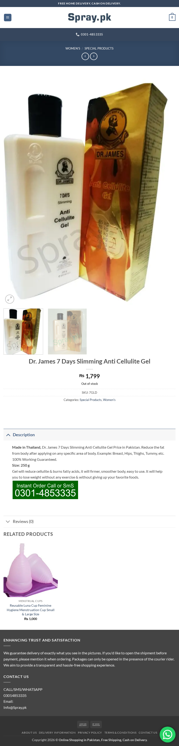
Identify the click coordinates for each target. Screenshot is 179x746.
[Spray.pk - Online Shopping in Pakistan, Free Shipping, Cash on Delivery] (89, 17)
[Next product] (85, 56)
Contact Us (148, 732)
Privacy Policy (90, 732)
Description (24, 434)
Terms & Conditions (120, 732)
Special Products (99, 48)
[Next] (166, 190)
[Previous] (13, 190)
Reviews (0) (23, 521)
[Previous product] (93, 56)
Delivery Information (57, 732)
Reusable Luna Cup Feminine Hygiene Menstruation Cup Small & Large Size (31, 609)
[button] (7, 18)
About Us (29, 732)
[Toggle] (8, 435)
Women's (72, 48)
